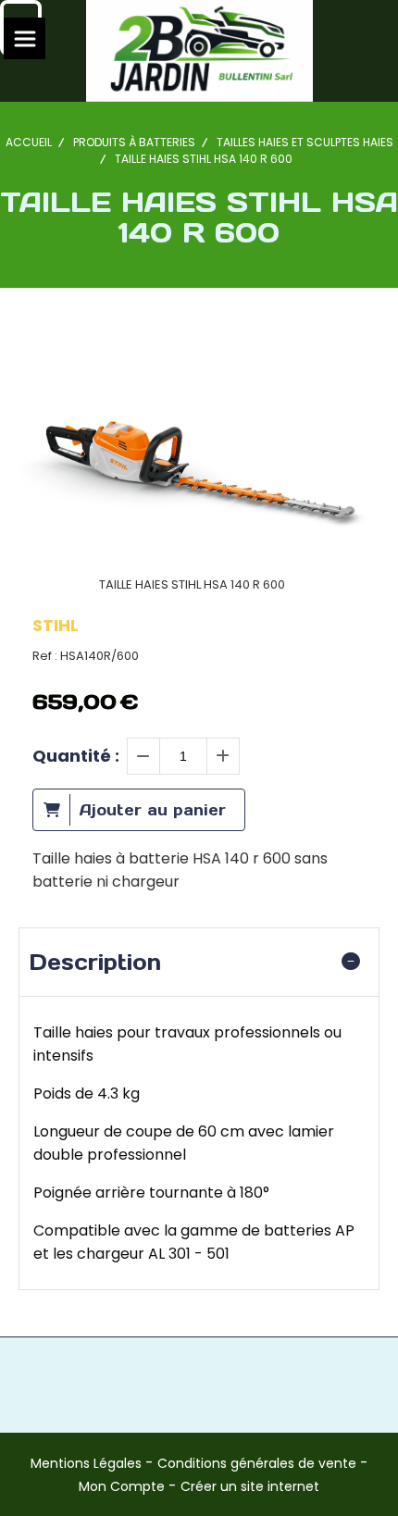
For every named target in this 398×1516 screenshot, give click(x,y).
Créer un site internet (249, 1486)
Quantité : (75, 755)
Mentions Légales (86, 1463)
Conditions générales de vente (256, 1463)
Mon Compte (122, 1486)
